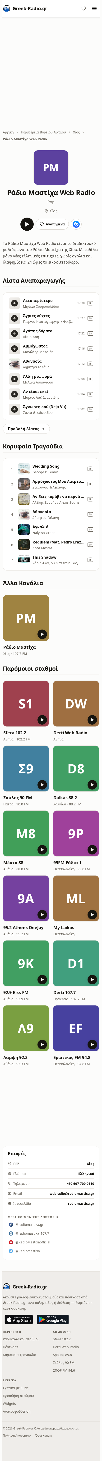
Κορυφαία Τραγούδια (19, 1354)
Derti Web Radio (70, 732)
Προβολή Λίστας (23, 428)
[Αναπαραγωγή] (27, 224)
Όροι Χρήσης (43, 1436)
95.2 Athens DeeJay (23, 927)
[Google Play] (53, 1319)
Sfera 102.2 (14, 732)
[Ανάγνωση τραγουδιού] (76, 224)
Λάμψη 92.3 (15, 1057)
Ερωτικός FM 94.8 (71, 1057)
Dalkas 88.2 (65, 797)
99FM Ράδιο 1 (67, 862)
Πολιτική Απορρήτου (17, 1436)
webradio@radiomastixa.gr (72, 1193)
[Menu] (94, 8)
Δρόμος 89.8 (62, 1354)
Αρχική (8, 132)
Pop (51, 202)
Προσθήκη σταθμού (18, 1395)
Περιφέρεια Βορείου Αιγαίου (43, 132)
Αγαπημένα (55, 224)
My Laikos (63, 927)
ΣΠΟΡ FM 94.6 (64, 1370)
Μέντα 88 (13, 862)
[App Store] (19, 1319)
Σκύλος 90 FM (17, 797)
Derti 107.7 (64, 992)
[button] (26, 618)
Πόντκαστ (10, 1347)
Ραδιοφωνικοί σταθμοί (21, 1339)
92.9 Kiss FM (15, 992)
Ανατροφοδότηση (17, 1411)
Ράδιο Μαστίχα (19, 647)
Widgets (9, 1403)
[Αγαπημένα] (84, 9)
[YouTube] (90, 303)
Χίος (76, 132)
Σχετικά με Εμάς (15, 1388)
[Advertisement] (51, 74)
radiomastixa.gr (81, 1203)
